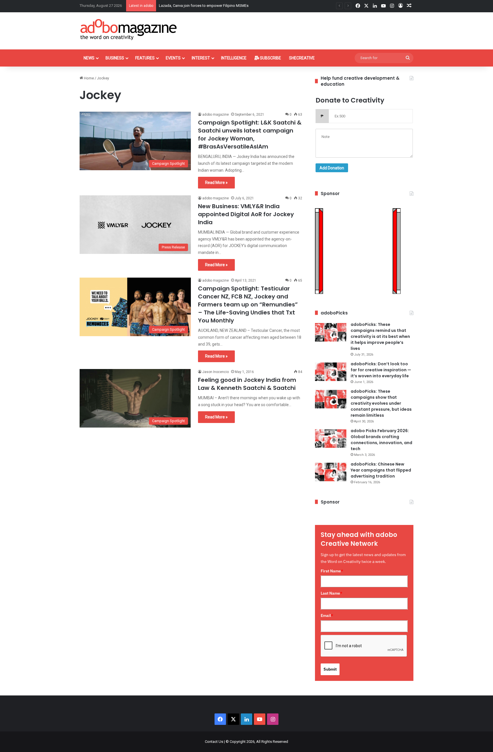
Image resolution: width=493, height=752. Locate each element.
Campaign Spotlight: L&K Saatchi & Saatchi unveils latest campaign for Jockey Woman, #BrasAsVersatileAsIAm (250, 135)
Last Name (331, 593)
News (89, 58)
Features (145, 58)
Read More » (216, 182)
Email (327, 615)
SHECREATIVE (302, 58)
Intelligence (233, 58)
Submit (330, 669)
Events (173, 58)
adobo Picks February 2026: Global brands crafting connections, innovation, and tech (381, 440)
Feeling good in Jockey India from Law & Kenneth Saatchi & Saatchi (247, 384)
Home (88, 78)
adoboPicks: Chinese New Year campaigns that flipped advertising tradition (381, 470)
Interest (201, 58)
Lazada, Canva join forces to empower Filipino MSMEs (203, 5)
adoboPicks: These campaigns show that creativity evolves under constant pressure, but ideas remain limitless (381, 403)
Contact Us (214, 741)
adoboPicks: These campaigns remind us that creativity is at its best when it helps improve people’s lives (380, 336)
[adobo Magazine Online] (129, 29)
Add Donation (332, 168)
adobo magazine (215, 115)
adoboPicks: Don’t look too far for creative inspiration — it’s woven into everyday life (381, 370)
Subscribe (270, 58)
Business (115, 58)
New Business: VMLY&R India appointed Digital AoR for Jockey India (246, 214)
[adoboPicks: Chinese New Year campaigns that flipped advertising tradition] (330, 472)
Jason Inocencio (215, 372)
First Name (332, 570)
